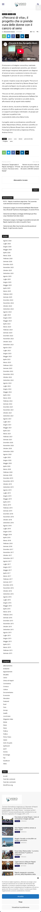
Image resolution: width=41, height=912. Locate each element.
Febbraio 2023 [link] (7, 365)
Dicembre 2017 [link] (8, 549)
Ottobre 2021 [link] (7, 413)
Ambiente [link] (6, 669)
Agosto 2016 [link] (7, 597)
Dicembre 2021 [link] (8, 407)
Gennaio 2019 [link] (7, 511)
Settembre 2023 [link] (8, 344)
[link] (38, 7)
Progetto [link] (5, 141)
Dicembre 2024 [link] (8, 300)
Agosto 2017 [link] (7, 561)
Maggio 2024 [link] (7, 321)
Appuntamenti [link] (7, 672)
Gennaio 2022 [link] (7, 404)
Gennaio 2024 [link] (7, 333)
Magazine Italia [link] (8, 719)
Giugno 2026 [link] (7, 247)
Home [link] (3, 11)
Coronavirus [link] (7, 683)
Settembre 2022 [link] (8, 380)
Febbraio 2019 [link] (7, 508)
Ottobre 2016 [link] (7, 591)
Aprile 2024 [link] (6, 324)
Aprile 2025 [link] (6, 288)
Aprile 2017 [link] (6, 573)
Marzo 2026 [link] (7, 255)
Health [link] (5, 713)
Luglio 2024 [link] (7, 315)
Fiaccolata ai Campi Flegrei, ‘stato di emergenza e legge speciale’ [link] (27, 818)
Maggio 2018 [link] (7, 534)
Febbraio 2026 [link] (7, 258)
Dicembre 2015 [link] (8, 621)
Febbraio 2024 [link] (7, 330)
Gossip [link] (5, 710)
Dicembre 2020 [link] (8, 442)
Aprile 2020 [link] (6, 466)
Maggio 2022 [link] (7, 392)
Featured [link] (6, 701)
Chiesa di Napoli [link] (8, 680)
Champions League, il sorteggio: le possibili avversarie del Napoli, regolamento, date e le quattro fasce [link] (21, 221)
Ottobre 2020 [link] (7, 448)
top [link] (14, 14)
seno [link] (11, 141)
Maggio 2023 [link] (7, 356)
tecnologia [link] (6, 755)
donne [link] (20, 139)
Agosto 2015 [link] (7, 632)
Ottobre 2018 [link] (7, 520)
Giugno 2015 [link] (7, 638)
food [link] (4, 704)
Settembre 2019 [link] (8, 487)
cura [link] (15, 139)
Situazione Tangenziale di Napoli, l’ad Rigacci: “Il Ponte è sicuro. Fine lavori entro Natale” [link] (11, 168)
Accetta (20, 896)
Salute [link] (5, 740)
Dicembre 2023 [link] (8, 336)
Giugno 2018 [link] (7, 531)
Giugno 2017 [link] (7, 567)
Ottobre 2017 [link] (7, 555)
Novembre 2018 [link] (8, 517)
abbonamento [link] (7, 666)
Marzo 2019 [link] (7, 505)
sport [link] (5, 749)
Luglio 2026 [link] (7, 244)
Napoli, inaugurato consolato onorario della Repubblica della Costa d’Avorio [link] (25, 874)
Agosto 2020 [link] (7, 454)
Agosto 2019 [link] (7, 490)
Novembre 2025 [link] (8, 267)
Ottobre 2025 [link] (7, 270)
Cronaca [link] (10, 14)
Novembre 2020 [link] (8, 445)
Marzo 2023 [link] (7, 362)
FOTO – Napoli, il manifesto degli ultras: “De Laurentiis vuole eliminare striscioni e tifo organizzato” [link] (20, 202)
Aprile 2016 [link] (6, 609)
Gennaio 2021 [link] (7, 439)
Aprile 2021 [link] (6, 431)
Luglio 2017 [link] (7, 564)
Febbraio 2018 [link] (7, 543)
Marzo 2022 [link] (7, 398)
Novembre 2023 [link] (8, 339)
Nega (20, 902)
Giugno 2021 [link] (7, 425)
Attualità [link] (9, 11)
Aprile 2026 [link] (6, 252)
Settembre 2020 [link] (8, 451)
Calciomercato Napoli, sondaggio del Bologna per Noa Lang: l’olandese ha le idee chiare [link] (20, 215)
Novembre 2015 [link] (8, 623)
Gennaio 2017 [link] (7, 582)
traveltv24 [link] (6, 761)
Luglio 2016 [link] (7, 600)
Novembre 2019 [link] (8, 481)
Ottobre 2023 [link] (7, 342)
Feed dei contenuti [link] (9, 779)
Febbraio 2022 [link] (7, 401)
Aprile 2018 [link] (6, 537)
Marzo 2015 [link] (7, 647)
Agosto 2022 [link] (7, 383)
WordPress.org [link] (8, 785)
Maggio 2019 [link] (7, 499)
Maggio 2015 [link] (7, 641)
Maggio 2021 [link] (7, 428)
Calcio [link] (5, 678)
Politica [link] (5, 731)
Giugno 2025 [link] (7, 282)
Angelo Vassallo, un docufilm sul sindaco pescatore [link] (25, 839)
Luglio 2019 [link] (7, 493)
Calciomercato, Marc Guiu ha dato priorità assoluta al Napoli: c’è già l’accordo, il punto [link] (19, 227)
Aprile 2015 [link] (6, 644)
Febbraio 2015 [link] (7, 650)
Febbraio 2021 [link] (7, 436)
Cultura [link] (5, 689)
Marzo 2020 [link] (7, 469)
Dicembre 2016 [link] (8, 585)
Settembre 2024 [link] (8, 309)
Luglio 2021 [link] (7, 422)
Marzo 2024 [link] (7, 327)
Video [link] (5, 764)
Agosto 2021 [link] (7, 419)
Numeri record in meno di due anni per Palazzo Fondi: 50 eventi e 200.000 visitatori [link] (29, 167)
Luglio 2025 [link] (7, 279)
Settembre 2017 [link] (8, 558)
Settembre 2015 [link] (8, 629)
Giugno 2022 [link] (7, 389)
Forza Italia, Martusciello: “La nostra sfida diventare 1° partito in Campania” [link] (26, 852)
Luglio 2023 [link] (7, 350)
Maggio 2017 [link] (7, 570)
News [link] (5, 725)
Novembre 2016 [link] (8, 588)
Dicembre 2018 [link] (8, 514)
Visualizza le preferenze (20, 907)
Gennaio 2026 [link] (7, 261)
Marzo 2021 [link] (7, 434)
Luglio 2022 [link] (7, 386)
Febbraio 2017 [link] (7, 579)
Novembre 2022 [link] (8, 374)
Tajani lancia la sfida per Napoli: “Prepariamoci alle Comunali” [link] (25, 862)
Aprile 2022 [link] (6, 395)
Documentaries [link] (8, 692)
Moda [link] (5, 722)
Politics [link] (5, 734)
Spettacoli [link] (6, 746)
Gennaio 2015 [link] (7, 653)
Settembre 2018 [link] (8, 523)
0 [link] (38, 31)
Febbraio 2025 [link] (7, 294)
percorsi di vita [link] (28, 139)
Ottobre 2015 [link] (7, 626)
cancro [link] (10, 139)
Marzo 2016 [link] (7, 612)
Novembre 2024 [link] (8, 303)
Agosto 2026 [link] (7, 241)
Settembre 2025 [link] (8, 273)
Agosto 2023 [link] (7, 347)
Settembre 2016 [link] (8, 594)
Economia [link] (6, 695)
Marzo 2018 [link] (7, 540)
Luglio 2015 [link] (7, 635)
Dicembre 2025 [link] (8, 264)
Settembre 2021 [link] (8, 416)
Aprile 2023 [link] (6, 359)
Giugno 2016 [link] (7, 603)
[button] (38, 878)
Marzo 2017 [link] (7, 576)
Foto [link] (4, 707)
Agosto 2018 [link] (7, 526)
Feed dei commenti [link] (9, 782)
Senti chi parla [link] (7, 743)
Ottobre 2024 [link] (7, 306)
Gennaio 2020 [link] (7, 475)
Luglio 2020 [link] (7, 457)
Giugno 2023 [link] (7, 353)
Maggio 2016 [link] (7, 606)
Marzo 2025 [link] (7, 291)
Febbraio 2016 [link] (7, 615)
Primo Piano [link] (7, 737)
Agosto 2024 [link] (7, 312)
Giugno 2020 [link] (7, 460)
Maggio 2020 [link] (7, 463)
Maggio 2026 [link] (7, 250)
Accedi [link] (5, 776)
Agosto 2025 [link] (7, 276)
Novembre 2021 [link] (8, 410)
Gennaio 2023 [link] (7, 368)
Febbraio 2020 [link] (7, 472)
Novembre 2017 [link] (8, 552)
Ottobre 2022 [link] (7, 377)
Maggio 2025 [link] (7, 285)
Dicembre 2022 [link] (8, 371)
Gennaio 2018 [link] (7, 546)
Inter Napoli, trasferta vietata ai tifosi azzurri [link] (25, 828)
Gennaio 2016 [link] (7, 618)
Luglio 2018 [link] (7, 529)
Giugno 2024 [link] (7, 318)
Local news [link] (6, 716)
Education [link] (6, 698)
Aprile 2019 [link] (6, 502)
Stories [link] (5, 752)
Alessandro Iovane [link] (9, 31)
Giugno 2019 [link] (7, 496)
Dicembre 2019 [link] (8, 478)
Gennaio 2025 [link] (7, 297)
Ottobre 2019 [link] (7, 484)
